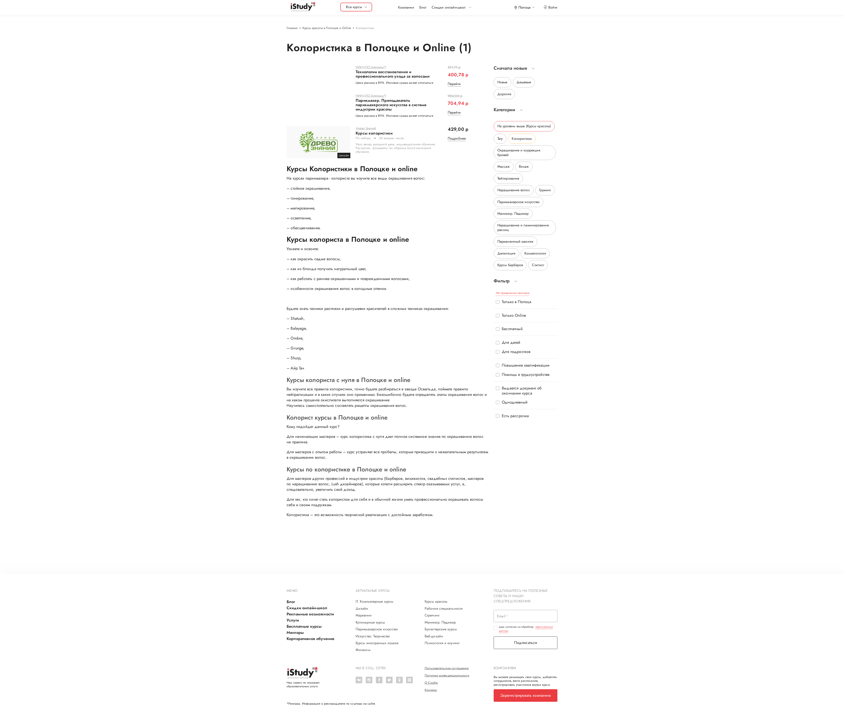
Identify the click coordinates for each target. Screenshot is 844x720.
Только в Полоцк (516, 301)
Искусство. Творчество (373, 636)
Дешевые (524, 82)
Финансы (363, 650)
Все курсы (354, 6)
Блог (423, 7)
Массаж (503, 166)
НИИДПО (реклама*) (371, 67)
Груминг (545, 190)
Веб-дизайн (434, 636)
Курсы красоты (436, 601)
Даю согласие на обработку (526, 629)
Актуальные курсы (373, 590)
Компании (406, 7)
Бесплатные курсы (304, 626)
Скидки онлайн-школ (307, 608)
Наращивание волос (513, 190)
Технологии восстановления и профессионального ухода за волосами (392, 74)
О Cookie (431, 682)
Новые (502, 82)
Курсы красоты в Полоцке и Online (326, 28)
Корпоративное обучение (310, 639)
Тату (500, 138)
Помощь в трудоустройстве (525, 374)
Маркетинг (364, 615)
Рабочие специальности (444, 608)
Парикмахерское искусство (518, 201)
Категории (504, 110)
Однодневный (515, 402)
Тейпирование (508, 178)
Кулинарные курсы (370, 622)
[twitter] (389, 680)
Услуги (293, 620)
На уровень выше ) (524, 126)
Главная (292, 28)
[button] (448, 7)
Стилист (538, 264)
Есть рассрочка (515, 415)
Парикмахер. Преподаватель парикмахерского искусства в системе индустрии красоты (391, 104)
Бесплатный (512, 328)
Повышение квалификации (525, 365)
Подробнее (457, 138)
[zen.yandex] (409, 680)
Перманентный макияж (515, 241)
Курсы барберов (510, 264)
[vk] (359, 680)
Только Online (514, 315)
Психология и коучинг (442, 643)
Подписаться (525, 642)
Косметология (535, 253)
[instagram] (369, 680)
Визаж (524, 166)
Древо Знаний (366, 128)
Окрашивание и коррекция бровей (518, 152)
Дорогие (504, 93)
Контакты (431, 690)
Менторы (295, 632)
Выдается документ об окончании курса (522, 391)
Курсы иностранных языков (377, 643)
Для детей (511, 342)
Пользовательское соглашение (447, 668)
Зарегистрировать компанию (525, 695)
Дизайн (362, 608)
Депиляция (506, 253)
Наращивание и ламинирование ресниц (523, 227)
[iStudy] (302, 7)
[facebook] (379, 680)
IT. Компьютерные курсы (374, 601)
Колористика (522, 138)
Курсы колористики (374, 133)
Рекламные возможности (310, 614)
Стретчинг (432, 615)
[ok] (399, 680)
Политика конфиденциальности (447, 675)
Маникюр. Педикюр (513, 213)
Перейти (454, 83)
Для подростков (516, 351)
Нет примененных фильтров (512, 293)
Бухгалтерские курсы (441, 629)
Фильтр (502, 281)
